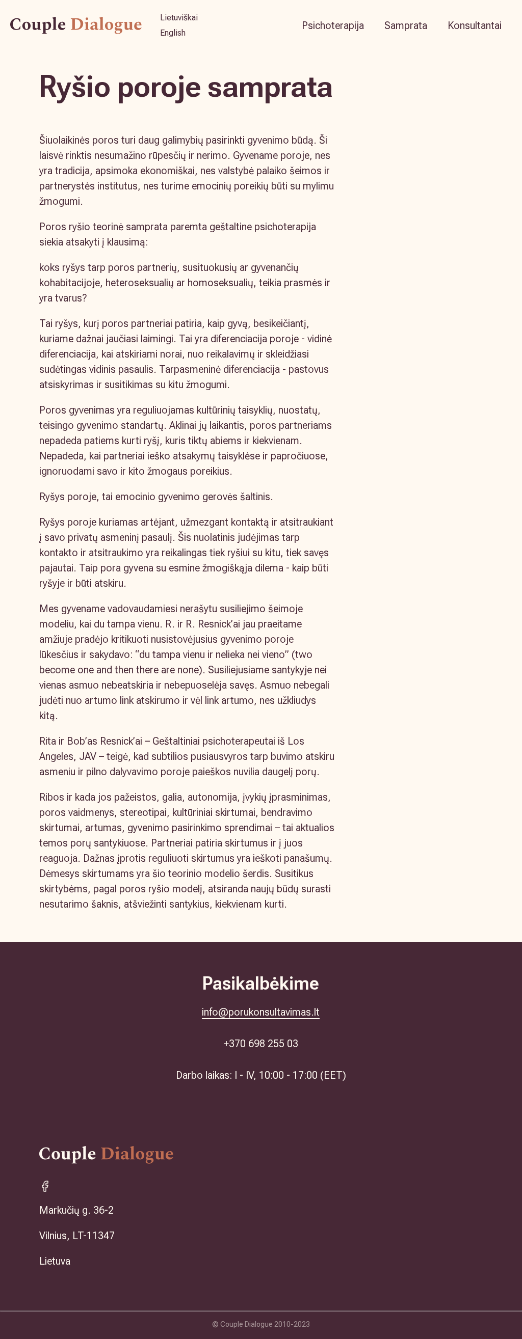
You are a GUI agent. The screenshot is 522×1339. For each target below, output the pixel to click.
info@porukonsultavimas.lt (261, 1012)
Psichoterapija (333, 25)
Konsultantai (475, 25)
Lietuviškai (179, 17)
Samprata (405, 25)
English (173, 33)
